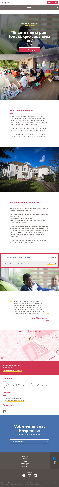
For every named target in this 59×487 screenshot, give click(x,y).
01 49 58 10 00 (16, 398)
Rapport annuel (25, 456)
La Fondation (25, 455)
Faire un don (25, 464)
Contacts (25, 458)
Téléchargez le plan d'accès (12, 370)
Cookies (25, 461)
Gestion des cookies (25, 463)
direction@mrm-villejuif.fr (15, 400)
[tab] (29, 257)
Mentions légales (25, 466)
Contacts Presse (25, 460)
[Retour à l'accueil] (8, 2)
